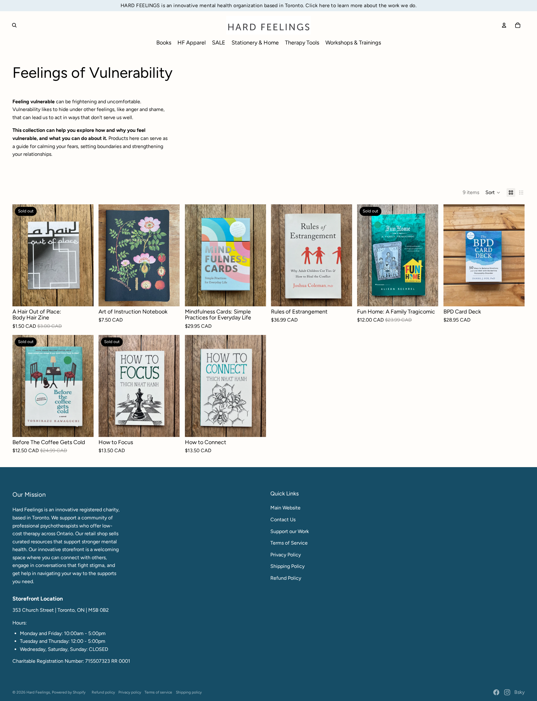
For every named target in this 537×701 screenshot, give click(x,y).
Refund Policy (285, 578)
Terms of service (158, 692)
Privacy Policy (285, 555)
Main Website (285, 508)
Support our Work (289, 531)
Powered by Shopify (68, 692)
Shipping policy (189, 692)
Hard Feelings (38, 692)
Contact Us (283, 519)
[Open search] (14, 25)
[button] (492, 192)
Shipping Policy (287, 566)
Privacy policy (129, 692)
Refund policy (103, 692)
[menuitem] (163, 42)
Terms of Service (289, 543)
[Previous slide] (108, 255)
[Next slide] (170, 255)
